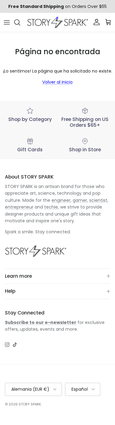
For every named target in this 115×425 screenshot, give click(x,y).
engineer (61, 200)
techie (51, 207)
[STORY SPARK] (57, 22)
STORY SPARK (30, 404)
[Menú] (6, 22)
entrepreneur (19, 207)
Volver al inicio (57, 82)
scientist (98, 200)
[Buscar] (20, 22)
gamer (80, 200)
